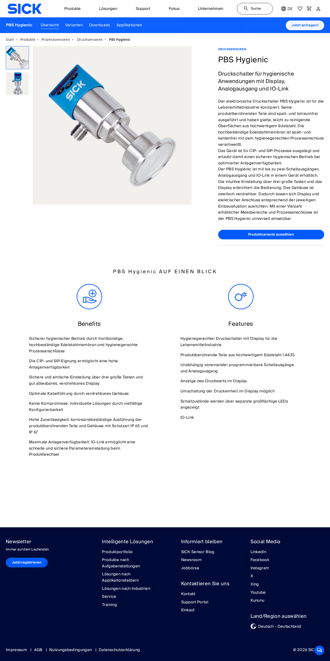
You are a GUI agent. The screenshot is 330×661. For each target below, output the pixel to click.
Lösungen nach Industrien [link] (126, 589)
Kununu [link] (258, 601)
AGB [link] (38, 650)
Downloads (99, 25)
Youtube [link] (258, 593)
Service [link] (109, 597)
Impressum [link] (17, 650)
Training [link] (109, 605)
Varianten (74, 25)
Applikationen (129, 25)
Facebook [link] (260, 560)
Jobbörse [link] (190, 568)
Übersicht (50, 25)
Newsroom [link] (191, 560)
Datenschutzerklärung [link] (119, 650)
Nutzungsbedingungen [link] (71, 650)
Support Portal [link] (194, 602)
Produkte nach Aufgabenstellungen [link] (121, 563)
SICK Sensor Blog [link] (198, 552)
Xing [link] (255, 584)
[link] (25, 8)
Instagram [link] (260, 568)
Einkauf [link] (188, 610)
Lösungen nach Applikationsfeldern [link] (120, 577)
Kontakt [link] (188, 594)
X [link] (252, 576)
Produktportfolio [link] (117, 552)
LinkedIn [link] (258, 552)
